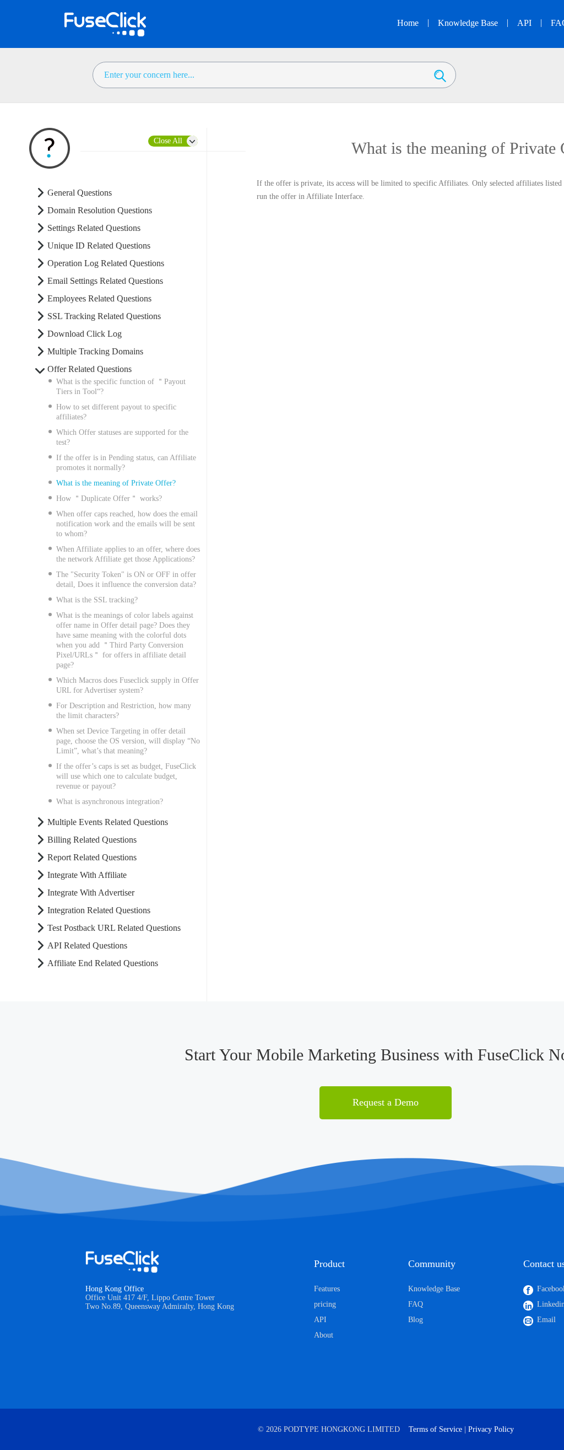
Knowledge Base (434, 1289)
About (323, 1335)
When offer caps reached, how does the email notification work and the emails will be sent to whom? (127, 524)
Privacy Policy (491, 1429)
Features (327, 1289)
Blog (415, 1320)
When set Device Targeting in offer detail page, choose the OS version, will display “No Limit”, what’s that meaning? (128, 741)
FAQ (415, 1304)
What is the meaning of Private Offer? (116, 483)
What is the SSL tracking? (97, 600)
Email (546, 1320)
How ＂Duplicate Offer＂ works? (109, 498)
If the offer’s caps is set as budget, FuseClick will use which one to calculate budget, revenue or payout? (126, 776)
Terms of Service (435, 1429)
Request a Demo (385, 1102)
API (320, 1320)
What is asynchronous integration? (109, 801)
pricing (325, 1304)
